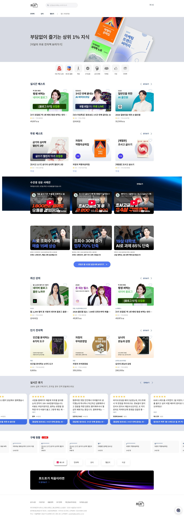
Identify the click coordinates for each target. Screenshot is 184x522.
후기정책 (59, 502)
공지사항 (33, 502)
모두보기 (146, 84)
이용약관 (42, 502)
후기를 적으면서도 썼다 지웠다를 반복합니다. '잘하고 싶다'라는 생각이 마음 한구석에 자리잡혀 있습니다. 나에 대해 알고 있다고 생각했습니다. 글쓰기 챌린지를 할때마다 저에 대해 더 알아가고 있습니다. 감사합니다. (129, 405)
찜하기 (65, 91)
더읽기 (33, 412)
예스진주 (75, 416)
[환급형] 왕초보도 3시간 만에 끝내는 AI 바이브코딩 (47, 422)
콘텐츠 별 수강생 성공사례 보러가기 (91, 264)
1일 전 (44, 416)
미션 (123, 462)
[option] (49, 107)
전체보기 (140, 184)
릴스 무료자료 (65, 14)
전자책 (32, 14)
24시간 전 (4, 416)
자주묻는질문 (83, 502)
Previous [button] (141, 84)
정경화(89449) (37, 416)
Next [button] (151, 84)
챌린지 (52, 14)
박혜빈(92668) (158, 416)
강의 (42, 14)
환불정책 (50, 502)
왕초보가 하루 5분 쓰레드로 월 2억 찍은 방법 (88, 422)
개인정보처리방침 (70, 502)
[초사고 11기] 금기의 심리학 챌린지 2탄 (128, 422)
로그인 (152, 5)
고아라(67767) (118, 416)
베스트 (62, 462)
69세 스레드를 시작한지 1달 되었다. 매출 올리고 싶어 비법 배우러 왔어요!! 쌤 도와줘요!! (88, 403)
